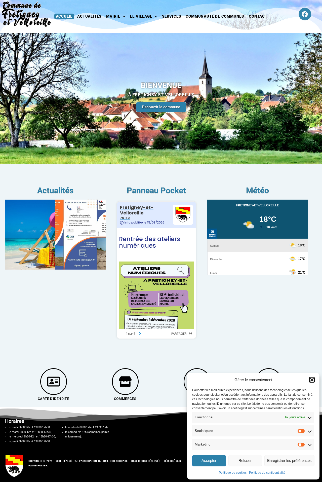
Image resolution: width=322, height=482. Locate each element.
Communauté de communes (215, 16)
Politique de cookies (233, 472)
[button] (311, 379)
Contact (258, 16)
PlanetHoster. (38, 465)
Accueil (64, 16)
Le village (141, 16)
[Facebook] (305, 14)
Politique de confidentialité (267, 472)
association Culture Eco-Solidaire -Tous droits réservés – (122, 461)
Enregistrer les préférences (289, 460)
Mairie (113, 16)
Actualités (89, 16)
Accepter (209, 460)
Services (171, 16)
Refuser (245, 460)
